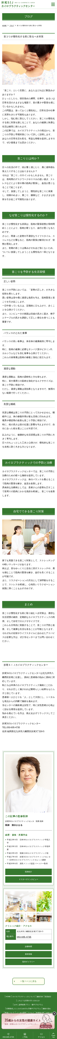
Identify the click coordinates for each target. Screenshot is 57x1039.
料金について (10, 1013)
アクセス (41, 1037)
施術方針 (40, 996)
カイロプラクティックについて (23, 996)
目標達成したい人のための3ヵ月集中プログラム (23, 1008)
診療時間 (28, 946)
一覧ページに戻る (28, 981)
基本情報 (28, 954)
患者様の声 (40, 1013)
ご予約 (24, 1037)
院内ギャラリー (28, 962)
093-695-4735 (24, 937)
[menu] (53, 4)
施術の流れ (47, 1008)
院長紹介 (48, 996)
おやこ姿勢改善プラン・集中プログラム (28, 1004)
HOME (8, 996)
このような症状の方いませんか (28, 1000)
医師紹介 (28, 872)
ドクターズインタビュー (28, 879)
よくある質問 (21, 1013)
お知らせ (49, 1013)
